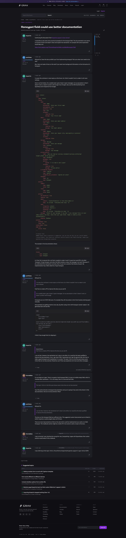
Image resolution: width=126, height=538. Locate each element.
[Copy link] (104, 30)
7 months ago (101, 476)
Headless (45, 512)
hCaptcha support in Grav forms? (60, 38)
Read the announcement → (72, 1)
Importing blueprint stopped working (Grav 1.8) (36, 492)
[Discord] (26, 514)
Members (102, 15)
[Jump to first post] (95, 55)
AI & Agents (45, 509)
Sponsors (95, 509)
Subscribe (103, 527)
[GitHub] (20, 514)
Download (45, 507)
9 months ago (101, 481)
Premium (45, 518)
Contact (95, 512)
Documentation (63, 507)
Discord (77, 5)
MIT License (31, 534)
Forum (71, 5)
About (66, 5)
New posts (86, 15)
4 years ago (37, 35)
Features (49, 5)
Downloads (60, 5)
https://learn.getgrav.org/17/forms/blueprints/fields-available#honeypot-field (55, 47)
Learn (82, 5)
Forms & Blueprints (31, 19)
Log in (98, 11)
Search (50, 15)
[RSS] (29, 514)
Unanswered (93, 15)
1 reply (38, 367)
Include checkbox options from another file (34, 482)
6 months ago (101, 471)
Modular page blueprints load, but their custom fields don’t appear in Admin (44, 487)
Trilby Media (43, 534)
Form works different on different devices (33, 477)
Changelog (45, 514)
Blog (54, 5)
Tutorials (62, 509)
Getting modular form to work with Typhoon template (38, 471)
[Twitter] (23, 514)
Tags (98, 15)
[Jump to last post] (98, 55)
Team (94, 507)
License (95, 514)
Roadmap (45, 516)
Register (103, 11)
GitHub (77, 507)
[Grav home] (23, 5)
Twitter (77, 514)
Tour (44, 5)
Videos (61, 514)
